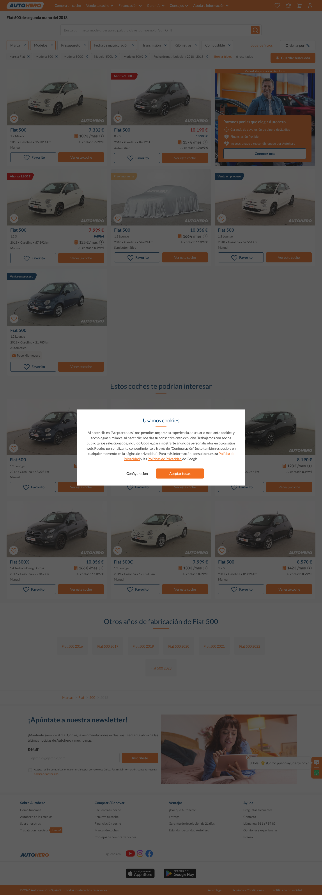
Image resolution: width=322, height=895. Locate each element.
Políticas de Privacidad (165, 459)
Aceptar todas (180, 473)
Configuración (137, 473)
